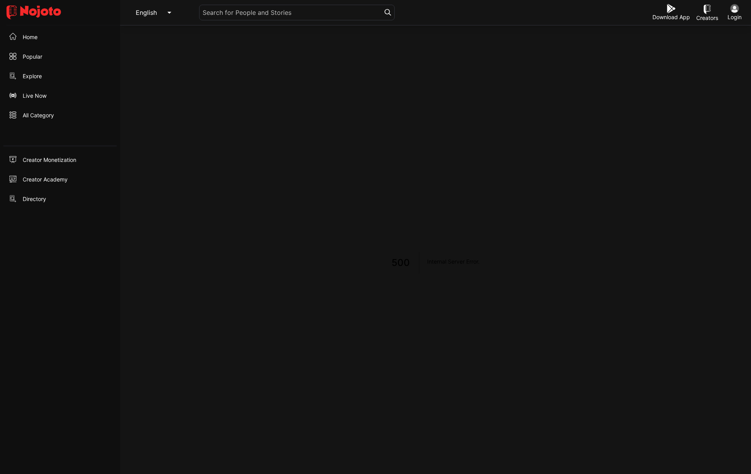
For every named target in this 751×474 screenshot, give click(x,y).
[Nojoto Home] (60, 12)
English (146, 12)
